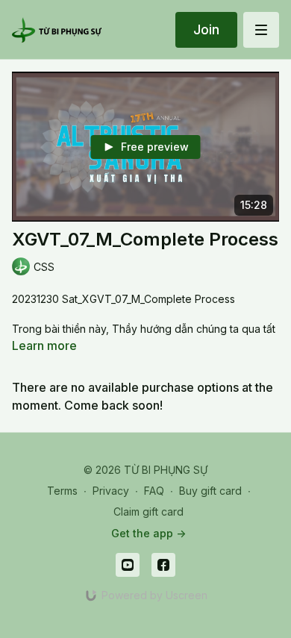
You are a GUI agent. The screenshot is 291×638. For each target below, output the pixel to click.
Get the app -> (148, 533)
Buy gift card (210, 490)
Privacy (111, 490)
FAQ (154, 490)
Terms (62, 490)
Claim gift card (148, 511)
